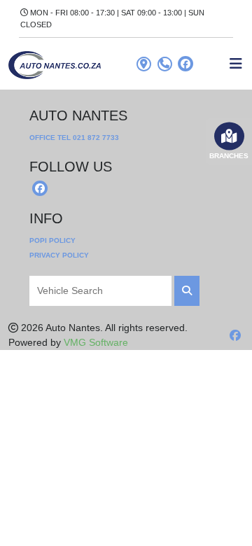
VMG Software (96, 342)
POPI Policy (52, 240)
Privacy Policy (59, 255)
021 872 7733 (96, 137)
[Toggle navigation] (236, 63)
